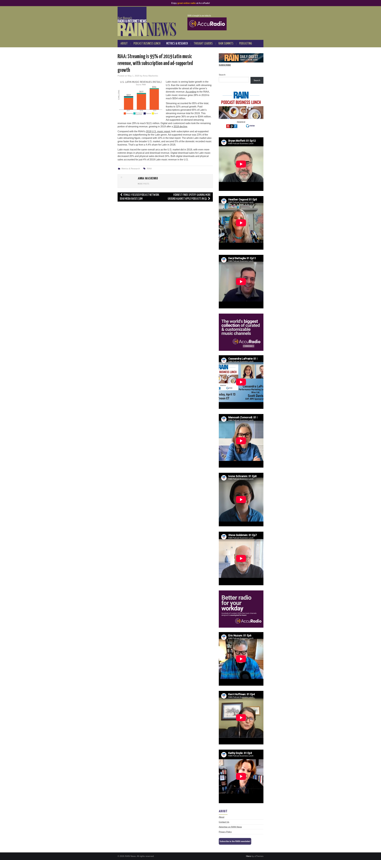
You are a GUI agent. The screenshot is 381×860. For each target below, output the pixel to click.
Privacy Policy (225, 832)
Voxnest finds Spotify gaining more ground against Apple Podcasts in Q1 (189, 197)
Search (222, 74)
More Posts (143, 184)
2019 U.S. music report (158, 131)
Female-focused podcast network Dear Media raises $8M (139, 197)
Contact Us (224, 822)
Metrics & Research (177, 43)
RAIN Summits (225, 43)
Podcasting (245, 43)
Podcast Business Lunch (146, 43)
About (124, 43)
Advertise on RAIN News (230, 827)
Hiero (248, 856)
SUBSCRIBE (225, 65)
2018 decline (180, 126)
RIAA (149, 168)
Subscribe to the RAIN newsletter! (235, 841)
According (191, 91)
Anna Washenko (150, 76)
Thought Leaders (203, 43)
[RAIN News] (190, 21)
